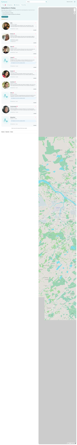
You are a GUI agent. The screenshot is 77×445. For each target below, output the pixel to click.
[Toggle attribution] (75, 443)
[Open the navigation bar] (75, 2)
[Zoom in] (75, 9)
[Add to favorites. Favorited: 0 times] (35, 23)
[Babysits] (4, 2)
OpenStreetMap (73, 443)
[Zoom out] (75, 11)
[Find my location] (75, 13)
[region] (57, 225)
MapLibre (68, 443)
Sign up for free (5, 16)
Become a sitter (70, 1)
